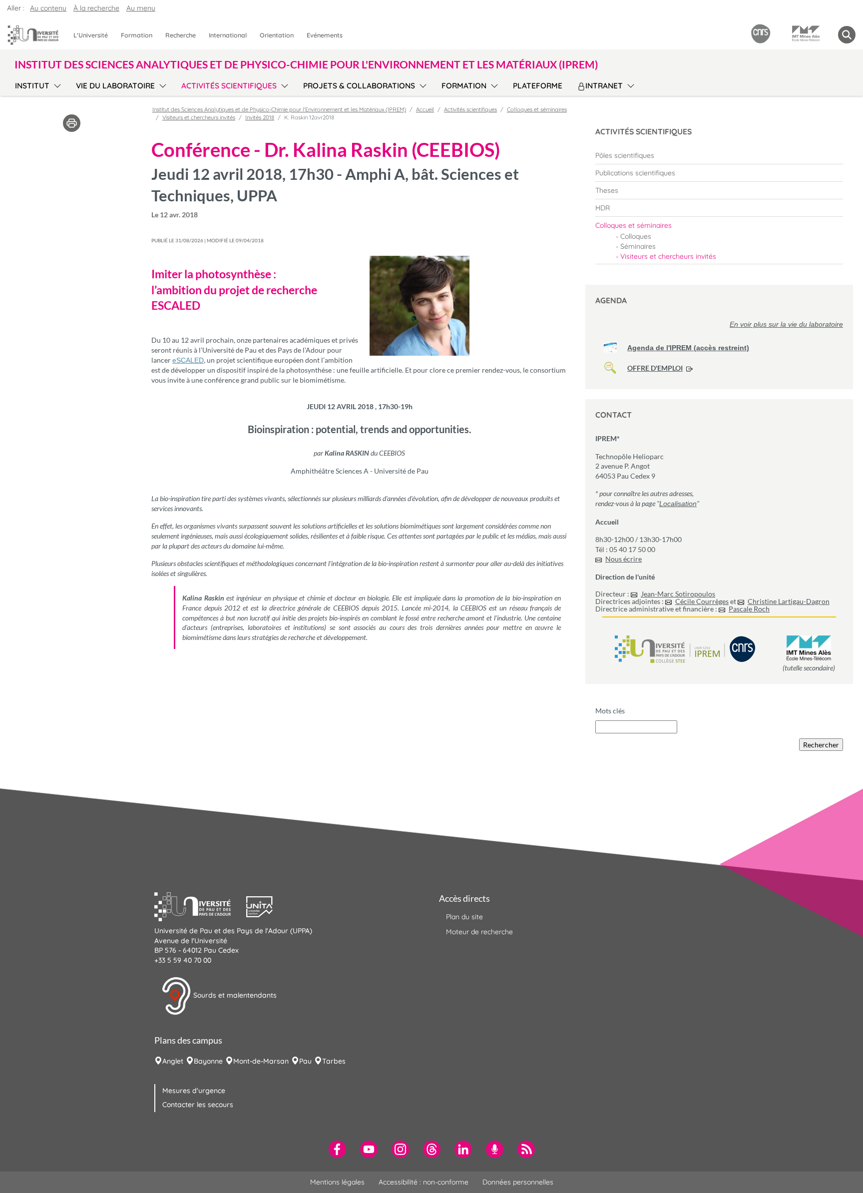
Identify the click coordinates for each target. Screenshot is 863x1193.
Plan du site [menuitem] (464, 916)
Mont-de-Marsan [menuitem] (261, 1061)
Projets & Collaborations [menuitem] (359, 85)
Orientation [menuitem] (277, 35)
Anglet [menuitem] (172, 1061)
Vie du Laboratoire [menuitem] (115, 85)
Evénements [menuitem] (325, 35)
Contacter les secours (197, 1104)
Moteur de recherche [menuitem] (479, 931)
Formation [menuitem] (136, 35)
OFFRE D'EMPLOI (655, 368)
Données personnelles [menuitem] (517, 1182)
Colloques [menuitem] (635, 236)
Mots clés (610, 710)
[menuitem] (719, 155)
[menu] (55, 84)
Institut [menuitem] (32, 85)
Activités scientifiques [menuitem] (229, 85)
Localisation (678, 504)
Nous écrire (623, 559)
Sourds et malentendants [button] (234, 995)
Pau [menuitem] (305, 1061)
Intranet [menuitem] (604, 85)
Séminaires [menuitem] (638, 246)
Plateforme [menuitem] (537, 85)
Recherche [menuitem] (180, 35)
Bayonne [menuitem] (208, 1061)
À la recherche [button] (96, 7)
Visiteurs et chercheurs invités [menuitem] (668, 256)
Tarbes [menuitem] (334, 1061)
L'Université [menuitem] (90, 35)
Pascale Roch (749, 608)
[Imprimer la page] (71, 122)
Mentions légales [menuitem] (337, 1182)
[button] (200, 905)
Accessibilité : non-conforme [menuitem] (423, 1182)
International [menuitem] (228, 35)
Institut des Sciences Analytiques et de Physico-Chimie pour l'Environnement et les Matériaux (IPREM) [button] (306, 64)
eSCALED (188, 360)
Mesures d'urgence (193, 1090)
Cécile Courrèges (702, 601)
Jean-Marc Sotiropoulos (678, 594)
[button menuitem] (847, 34)
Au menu (140, 7)
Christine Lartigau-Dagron (789, 601)
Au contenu (48, 7)
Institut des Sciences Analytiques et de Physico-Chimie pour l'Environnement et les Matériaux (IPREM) (279, 109)
